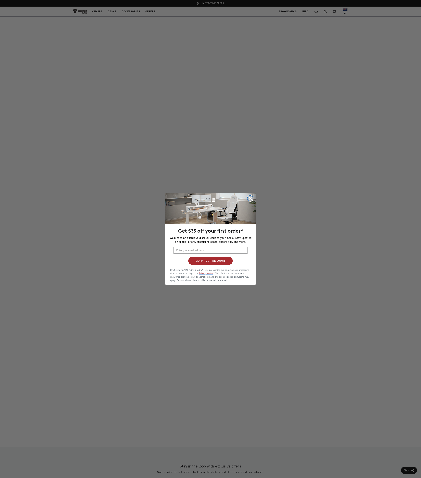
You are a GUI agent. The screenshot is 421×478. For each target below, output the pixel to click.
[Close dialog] (250, 198)
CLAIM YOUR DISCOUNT (210, 260)
